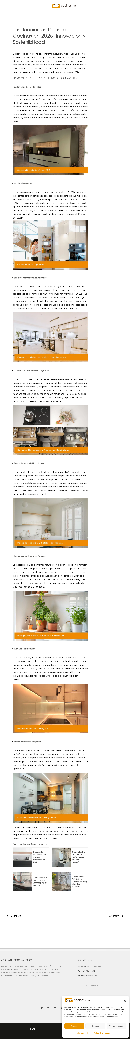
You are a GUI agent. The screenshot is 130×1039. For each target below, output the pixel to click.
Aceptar (74, 1026)
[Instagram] (62, 1008)
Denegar (95, 1026)
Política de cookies (83, 1033)
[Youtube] (55, 1008)
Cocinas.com (77, 831)
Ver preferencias (116, 1026)
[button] (125, 1000)
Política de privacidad (102, 1033)
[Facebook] (42, 1008)
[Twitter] (48, 1008)
